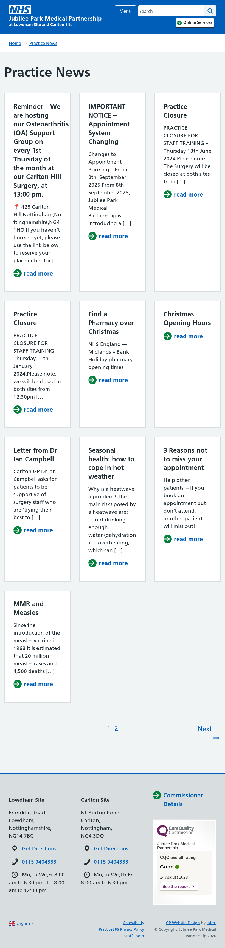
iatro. (211, 922)
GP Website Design (183, 922)
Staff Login (134, 935)
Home (15, 43)
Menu (125, 11)
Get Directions (39, 848)
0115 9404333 (39, 862)
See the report (176, 886)
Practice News (43, 43)
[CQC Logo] (175, 835)
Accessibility (133, 922)
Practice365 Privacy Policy (121, 929)
